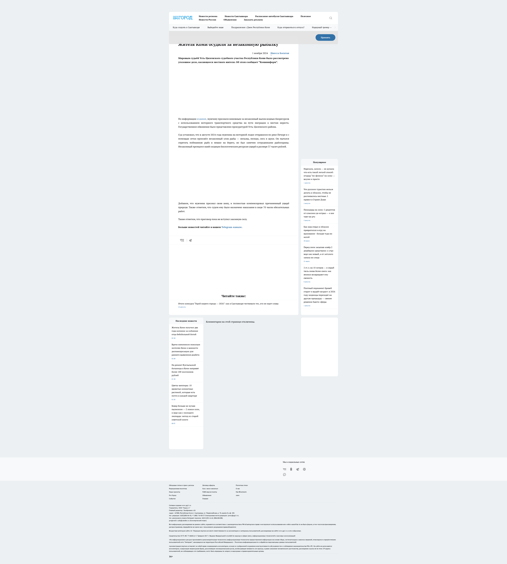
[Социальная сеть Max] (284, 474)
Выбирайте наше (216, 27)
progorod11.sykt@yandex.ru (179, 520)
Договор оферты (208, 485)
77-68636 (190, 536)
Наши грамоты (174, 492)
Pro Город (172, 495)
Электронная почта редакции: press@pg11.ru (222, 515)
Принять (325, 37)
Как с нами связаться (210, 489)
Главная (205, 499)
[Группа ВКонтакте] (284, 469)
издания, (202, 118)
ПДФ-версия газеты (209, 492)
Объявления (230, 19)
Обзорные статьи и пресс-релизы (181, 485)
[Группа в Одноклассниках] (291, 469)
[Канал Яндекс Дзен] (304, 469)
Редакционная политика (178, 489)
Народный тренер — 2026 (324, 27)
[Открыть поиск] (330, 18)
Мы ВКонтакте (241, 492)
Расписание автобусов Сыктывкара (274, 16)
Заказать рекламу (253, 19)
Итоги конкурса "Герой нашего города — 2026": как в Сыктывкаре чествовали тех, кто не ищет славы (228, 305)
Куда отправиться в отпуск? (291, 27)
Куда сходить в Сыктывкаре (186, 27)
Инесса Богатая (280, 53)
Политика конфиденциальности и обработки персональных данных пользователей (265, 542)
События (172, 499)
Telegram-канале (231, 227)
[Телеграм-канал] (297, 469)
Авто (237, 495)
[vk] (182, 240)
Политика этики (242, 485)
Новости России (207, 19)
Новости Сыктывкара (236, 16)
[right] (335, 27)
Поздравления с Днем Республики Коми (250, 27)
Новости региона (208, 16)
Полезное (306, 16)
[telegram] (191, 240)
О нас (238, 489)
